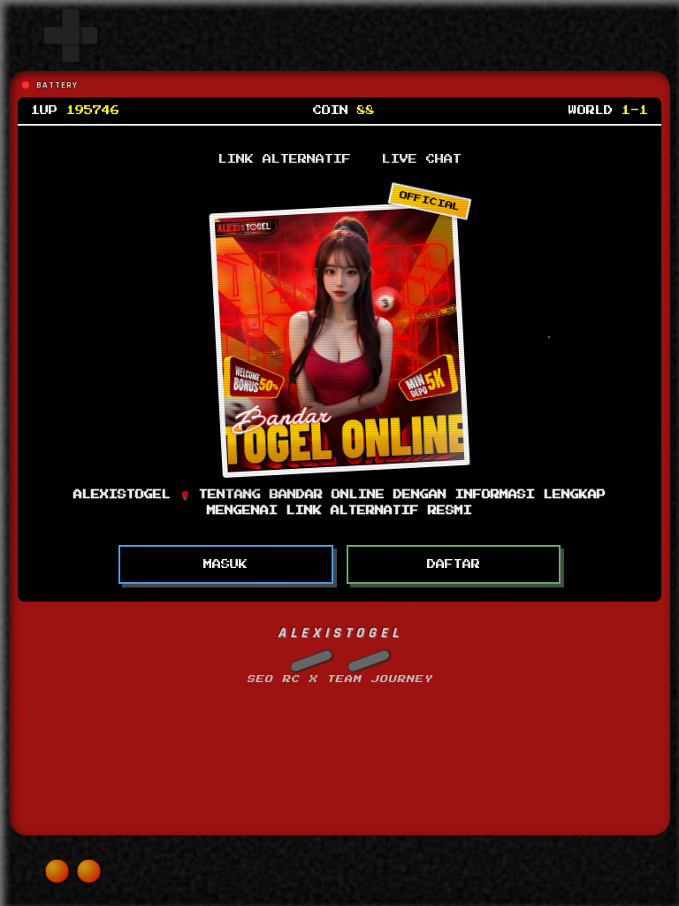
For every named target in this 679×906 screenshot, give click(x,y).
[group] (70, 35)
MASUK (225, 564)
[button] (310, 661)
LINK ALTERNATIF (284, 159)
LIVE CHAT (422, 159)
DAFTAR (453, 564)
